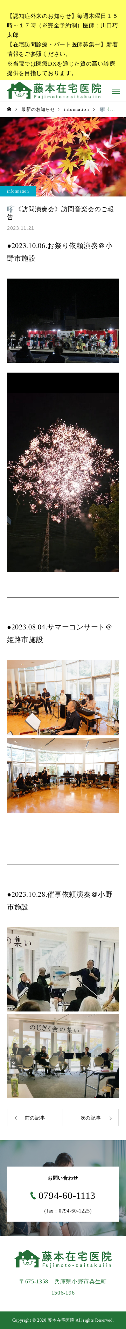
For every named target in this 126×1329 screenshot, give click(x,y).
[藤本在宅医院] (54, 90)
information (18, 191)
